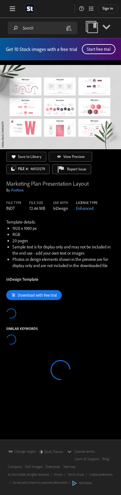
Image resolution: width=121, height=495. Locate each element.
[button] (81, 8)
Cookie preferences (101, 474)
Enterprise (53, 466)
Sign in (107, 8)
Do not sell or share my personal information (40, 482)
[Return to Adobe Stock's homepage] (30, 9)
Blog (105, 458)
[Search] (16, 28)
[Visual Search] (68, 28)
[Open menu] (12, 8)
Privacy (58, 474)
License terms (84, 451)
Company (15, 466)
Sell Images (34, 466)
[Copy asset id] (13, 168)
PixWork (17, 190)
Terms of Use (76, 474)
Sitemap (69, 466)
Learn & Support (86, 458)
